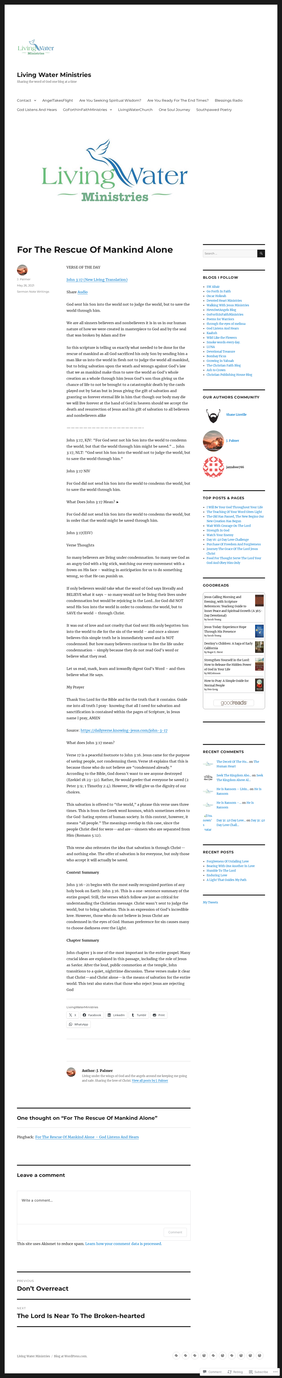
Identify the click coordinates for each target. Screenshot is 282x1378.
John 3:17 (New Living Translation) (97, 279)
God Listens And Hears (37, 110)
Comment (175, 1232)
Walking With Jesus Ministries (228, 305)
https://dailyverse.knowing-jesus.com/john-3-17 (124, 730)
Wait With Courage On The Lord (229, 526)
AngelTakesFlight (57, 100)
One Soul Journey (174, 110)
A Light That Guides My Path (227, 880)
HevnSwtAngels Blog (221, 310)
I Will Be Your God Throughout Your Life (235, 507)
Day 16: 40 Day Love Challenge (228, 540)
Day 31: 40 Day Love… (231, 820)
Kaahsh (212, 333)
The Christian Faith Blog (224, 365)
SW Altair (213, 287)
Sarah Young (214, 619)
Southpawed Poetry (214, 110)
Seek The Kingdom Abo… (234, 775)
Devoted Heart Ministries (224, 301)
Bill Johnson (214, 673)
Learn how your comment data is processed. (123, 1244)
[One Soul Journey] (250, 1355)
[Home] (195, 1355)
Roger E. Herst (215, 652)
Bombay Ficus (216, 356)
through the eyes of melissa (226, 324)
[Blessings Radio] (213, 1355)
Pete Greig (212, 689)
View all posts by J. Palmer (150, 1081)
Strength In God (218, 530)
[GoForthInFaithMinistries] (232, 1355)
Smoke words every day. (223, 342)
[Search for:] (230, 253)
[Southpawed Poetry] (259, 1355)
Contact (24, 100)
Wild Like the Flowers (222, 338)
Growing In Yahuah (220, 361)
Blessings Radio (229, 100)
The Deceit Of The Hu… (233, 762)
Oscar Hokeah (216, 296)
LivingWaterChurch (135, 110)
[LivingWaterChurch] (241, 1355)
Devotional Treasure (221, 351)
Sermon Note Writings (33, 291)
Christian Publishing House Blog (229, 375)
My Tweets (210, 902)
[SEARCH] (261, 253)
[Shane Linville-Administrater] (176, 1355)
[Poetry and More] (185, 1355)
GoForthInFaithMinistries (85, 110)
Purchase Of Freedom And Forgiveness (234, 544)
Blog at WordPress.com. (70, 1356)
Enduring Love (217, 875)
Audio (83, 292)
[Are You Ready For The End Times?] (204, 1355)
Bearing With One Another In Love (231, 866)
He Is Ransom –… (229, 803)
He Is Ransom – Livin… (233, 789)
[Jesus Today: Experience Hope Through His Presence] (259, 631)
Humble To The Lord (221, 871)
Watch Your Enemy (220, 535)
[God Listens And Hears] (222, 1355)
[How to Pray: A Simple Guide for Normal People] (259, 685)
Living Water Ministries (54, 75)
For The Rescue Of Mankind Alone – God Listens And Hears (87, 1137)
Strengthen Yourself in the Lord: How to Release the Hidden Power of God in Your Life (227, 664)
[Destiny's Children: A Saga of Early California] (259, 647)
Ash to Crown (216, 370)
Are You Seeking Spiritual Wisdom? (110, 100)
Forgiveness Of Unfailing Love (228, 861)
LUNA (211, 347)
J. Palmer (23, 279)
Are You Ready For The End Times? (178, 100)
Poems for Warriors (220, 319)
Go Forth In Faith (219, 291)
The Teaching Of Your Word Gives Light (234, 512)
